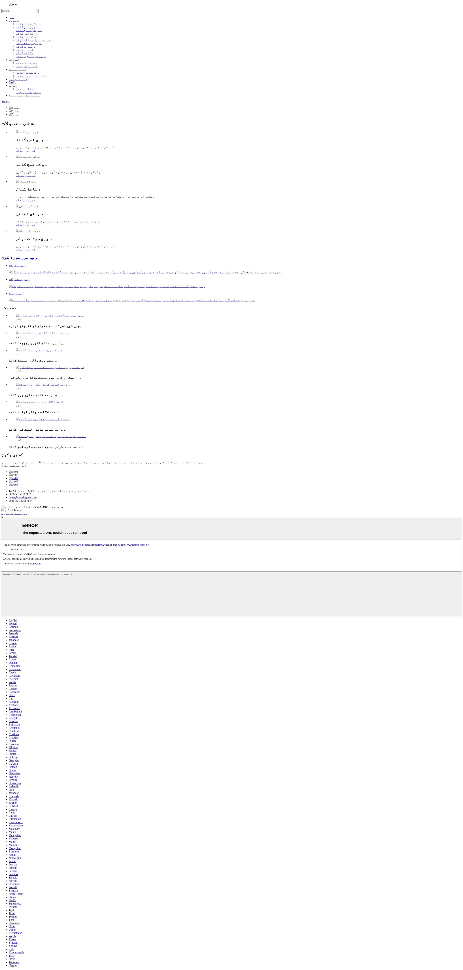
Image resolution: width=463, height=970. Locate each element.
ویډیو (13, 85)
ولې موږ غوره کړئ (19, 257)
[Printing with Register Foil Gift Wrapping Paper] (50, 367)
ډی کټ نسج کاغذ (27, 36)
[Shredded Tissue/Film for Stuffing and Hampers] (50, 315)
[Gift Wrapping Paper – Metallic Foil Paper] (43, 384)
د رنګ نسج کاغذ (27, 33)
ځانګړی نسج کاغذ (28, 23)
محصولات (14, 20)
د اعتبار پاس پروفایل (32, 75)
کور (11, 17)
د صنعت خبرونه (26, 66)
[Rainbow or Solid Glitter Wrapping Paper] (42, 332)
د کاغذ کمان (25, 53)
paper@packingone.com (23, 497)
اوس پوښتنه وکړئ (13, 465)
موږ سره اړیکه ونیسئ (24, 95)
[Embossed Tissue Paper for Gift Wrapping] (51, 436)
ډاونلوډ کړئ (18, 79)
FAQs (12, 82)
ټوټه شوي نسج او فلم (31, 56)
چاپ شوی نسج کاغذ (29, 30)
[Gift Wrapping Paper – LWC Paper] (39, 401)
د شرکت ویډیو (25, 88)
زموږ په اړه (17, 69)
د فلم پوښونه (25, 46)
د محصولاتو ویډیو (28, 92)
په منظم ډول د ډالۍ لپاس (34, 40)
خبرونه (14, 59)
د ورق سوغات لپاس (29, 43)
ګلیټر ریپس (24, 49)
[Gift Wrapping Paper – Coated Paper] (43, 419)
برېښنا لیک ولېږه (14, 513)
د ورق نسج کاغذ (27, 27)
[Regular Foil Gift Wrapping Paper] (39, 350)
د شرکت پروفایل (27, 72)
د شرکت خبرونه (26, 62)
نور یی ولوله (25, 150)
